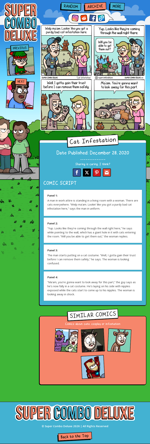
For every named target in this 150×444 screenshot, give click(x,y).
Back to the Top (75, 436)
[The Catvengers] (92, 376)
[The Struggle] (92, 349)
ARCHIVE (95, 6)
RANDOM (70, 6)
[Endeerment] (119, 349)
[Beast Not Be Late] (66, 349)
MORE (116, 6)
